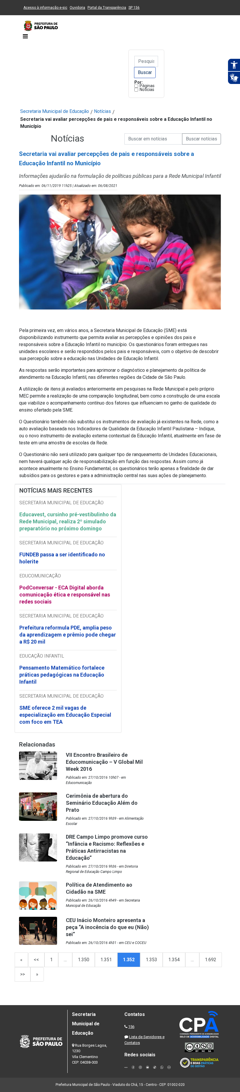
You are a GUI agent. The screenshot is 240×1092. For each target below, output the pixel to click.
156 (131, 1026)
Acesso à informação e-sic (45, 8)
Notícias (147, 89)
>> (22, 974)
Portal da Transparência (107, 8)
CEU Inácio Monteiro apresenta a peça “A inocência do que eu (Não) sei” (107, 927)
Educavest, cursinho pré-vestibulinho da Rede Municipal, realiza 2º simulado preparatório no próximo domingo (67, 521)
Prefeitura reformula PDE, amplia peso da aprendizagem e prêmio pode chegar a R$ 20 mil (67, 635)
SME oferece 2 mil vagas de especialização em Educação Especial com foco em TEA (65, 715)
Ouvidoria (77, 8)
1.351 (106, 959)
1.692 (210, 959)
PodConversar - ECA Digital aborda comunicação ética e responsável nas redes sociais (64, 594)
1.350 (83, 959)
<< (36, 959)
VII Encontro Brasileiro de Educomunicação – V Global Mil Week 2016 (104, 762)
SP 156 (134, 8)
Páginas (147, 85)
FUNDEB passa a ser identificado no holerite (62, 558)
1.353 (151, 959)
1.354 (174, 959)
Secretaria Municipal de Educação (54, 111)
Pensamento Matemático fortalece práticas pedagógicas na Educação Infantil (61, 675)
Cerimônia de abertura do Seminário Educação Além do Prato (102, 803)
